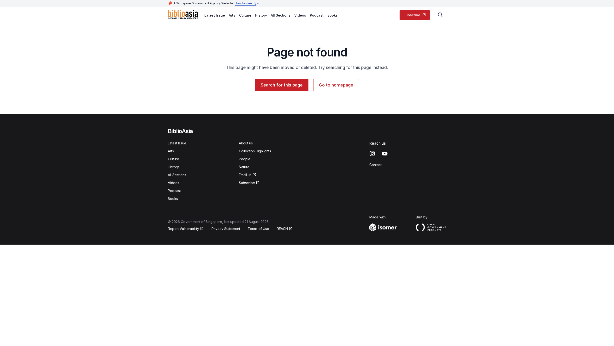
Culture (245, 15)
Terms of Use (258, 229)
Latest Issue (214, 15)
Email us (245, 175)
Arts (232, 15)
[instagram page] (372, 153)
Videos (300, 15)
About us (246, 143)
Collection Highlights (255, 151)
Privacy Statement (226, 229)
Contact (375, 165)
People (244, 159)
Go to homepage (336, 84)
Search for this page (282, 84)
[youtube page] (385, 153)
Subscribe (411, 15)
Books (332, 15)
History (261, 15)
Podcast (317, 15)
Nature (244, 167)
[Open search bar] (440, 15)
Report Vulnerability (183, 229)
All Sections (280, 15)
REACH (282, 229)
